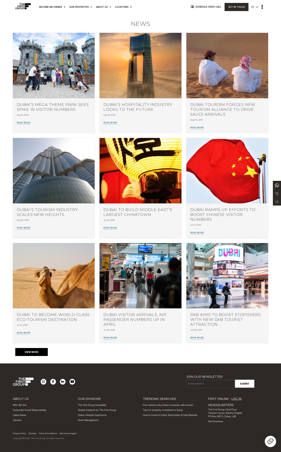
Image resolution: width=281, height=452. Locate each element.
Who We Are (20, 405)
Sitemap (32, 433)
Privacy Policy (19, 433)
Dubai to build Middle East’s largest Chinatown (137, 212)
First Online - (225, 399)
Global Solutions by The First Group (97, 410)
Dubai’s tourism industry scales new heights (47, 212)
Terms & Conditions (48, 433)
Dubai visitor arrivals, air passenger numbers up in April (135, 319)
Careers (17, 420)
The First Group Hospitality (92, 405)
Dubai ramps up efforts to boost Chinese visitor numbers (222, 214)
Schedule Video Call (208, 6)
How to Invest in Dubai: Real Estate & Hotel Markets (170, 415)
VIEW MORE (31, 352)
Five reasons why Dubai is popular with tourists (168, 405)
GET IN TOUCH (236, 7)
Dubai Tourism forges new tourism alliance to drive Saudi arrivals (222, 109)
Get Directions (215, 421)
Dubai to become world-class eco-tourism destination (53, 317)
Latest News (19, 415)
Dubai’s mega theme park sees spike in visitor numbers (53, 107)
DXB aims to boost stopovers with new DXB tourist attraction (225, 319)
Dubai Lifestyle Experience (92, 415)
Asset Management (88, 420)
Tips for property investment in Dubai (163, 410)
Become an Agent (68, 433)
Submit (244, 383)
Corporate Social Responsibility (30, 410)
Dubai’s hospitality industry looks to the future (137, 107)
